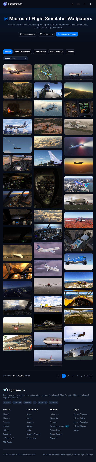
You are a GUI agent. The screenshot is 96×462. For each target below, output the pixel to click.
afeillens (8, 78)
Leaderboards (29, 34)
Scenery (6, 422)
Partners (53, 422)
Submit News (55, 430)
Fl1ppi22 (69, 96)
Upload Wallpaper (68, 34)
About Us (54, 418)
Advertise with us (59, 426)
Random (70, 52)
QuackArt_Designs (43, 255)
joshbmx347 (40, 205)
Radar (28, 430)
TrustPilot (53, 402)
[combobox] (15, 58)
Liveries (6, 426)
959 (86, 376)
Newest (7, 52)
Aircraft (6, 414)
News (28, 414)
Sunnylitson (9, 168)
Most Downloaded (22, 52)
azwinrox (39, 163)
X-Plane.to (7, 438)
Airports (6, 418)
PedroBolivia (9, 132)
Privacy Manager (81, 426)
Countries (7, 434)
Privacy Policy (79, 418)
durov (6, 312)
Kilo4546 (39, 145)
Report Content (56, 434)
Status (52, 438)
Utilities (6, 430)
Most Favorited (56, 52)
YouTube (27, 402)
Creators (30, 422)
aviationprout (40, 95)
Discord (7, 402)
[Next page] (91, 376)
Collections (48, 34)
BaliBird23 (70, 114)
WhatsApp (42, 402)
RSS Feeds (7, 442)
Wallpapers (31, 438)
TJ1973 (38, 78)
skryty (37, 291)
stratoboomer (10, 222)
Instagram (17, 402)
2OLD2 (38, 237)
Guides (29, 426)
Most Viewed (40, 52)
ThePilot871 (71, 285)
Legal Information (81, 422)
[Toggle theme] (72, 3)
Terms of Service (80, 414)
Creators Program (33, 434)
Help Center (55, 414)
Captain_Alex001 (42, 113)
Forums (29, 418)
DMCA (76, 430)
